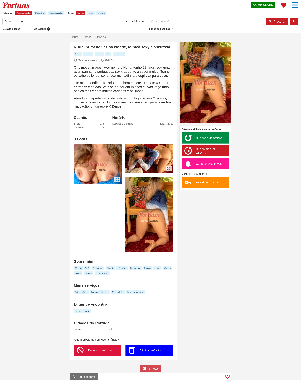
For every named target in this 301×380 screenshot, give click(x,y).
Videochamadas (56, 13)
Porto (110, 329)
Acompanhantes (24, 13)
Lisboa (77, 329)
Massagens (40, 13)
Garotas (80, 13)
